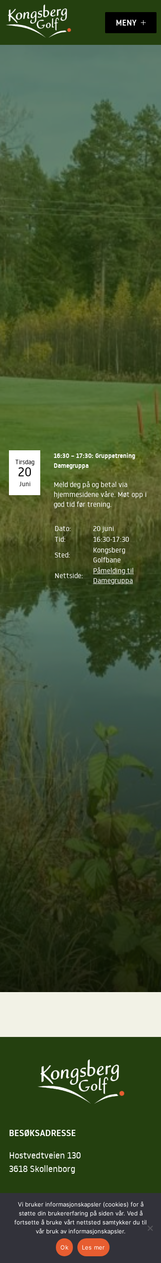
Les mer (93, 1247)
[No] (149, 1228)
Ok (64, 1247)
